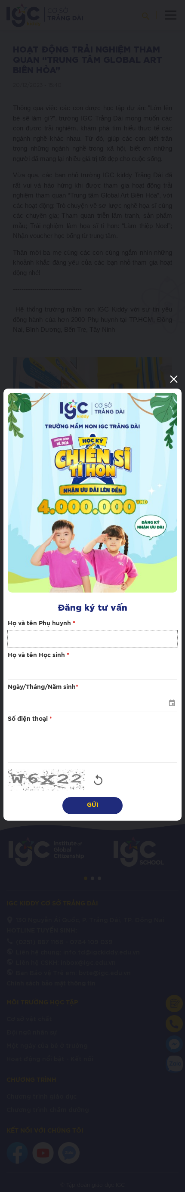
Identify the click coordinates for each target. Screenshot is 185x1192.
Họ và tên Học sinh (38, 655)
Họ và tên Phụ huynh (41, 624)
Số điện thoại (30, 719)
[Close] (174, 379)
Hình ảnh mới (98, 779)
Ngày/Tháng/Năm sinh (43, 687)
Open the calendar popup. (171, 702)
